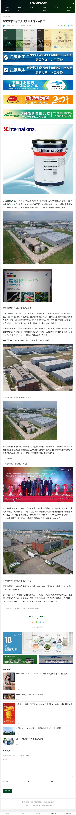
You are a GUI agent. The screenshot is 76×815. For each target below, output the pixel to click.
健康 (7, 10)
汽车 (32, 8)
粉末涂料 (11, 204)
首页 (7, 8)
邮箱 (28, 781)
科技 (56, 8)
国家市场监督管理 (49, 802)
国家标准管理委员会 (37, 802)
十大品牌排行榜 (38, 3)
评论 (5, 760)
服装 (44, 10)
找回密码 (22, 813)
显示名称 (6, 781)
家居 (44, 8)
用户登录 (53, 813)
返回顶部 (68, 813)
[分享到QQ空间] (71, 25)
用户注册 (38, 813)
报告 (19, 8)
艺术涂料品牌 (25, 802)
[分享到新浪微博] (61, 25)
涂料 (12, 201)
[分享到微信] (64, 25)
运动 (69, 8)
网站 (52, 781)
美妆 (32, 10)
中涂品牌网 (35, 805)
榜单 (69, 10)
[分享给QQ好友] (68, 25)
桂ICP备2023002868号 (45, 805)
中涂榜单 (8, 26)
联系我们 (7, 813)
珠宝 (56, 10)
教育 (19, 10)
